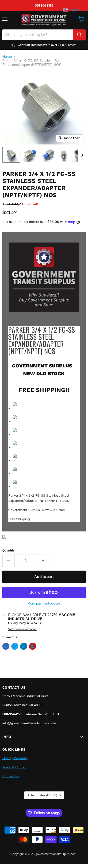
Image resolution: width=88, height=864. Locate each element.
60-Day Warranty (14, 758)
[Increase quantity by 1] (43, 561)
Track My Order (14, 767)
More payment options (44, 603)
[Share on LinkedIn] (23, 646)
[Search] (79, 34)
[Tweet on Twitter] (14, 646)
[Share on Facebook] (5, 646)
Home (7, 56)
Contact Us (10, 776)
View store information (22, 629)
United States (42, 795)
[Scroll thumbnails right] (81, 155)
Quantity (8, 550)
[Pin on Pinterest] (32, 646)
